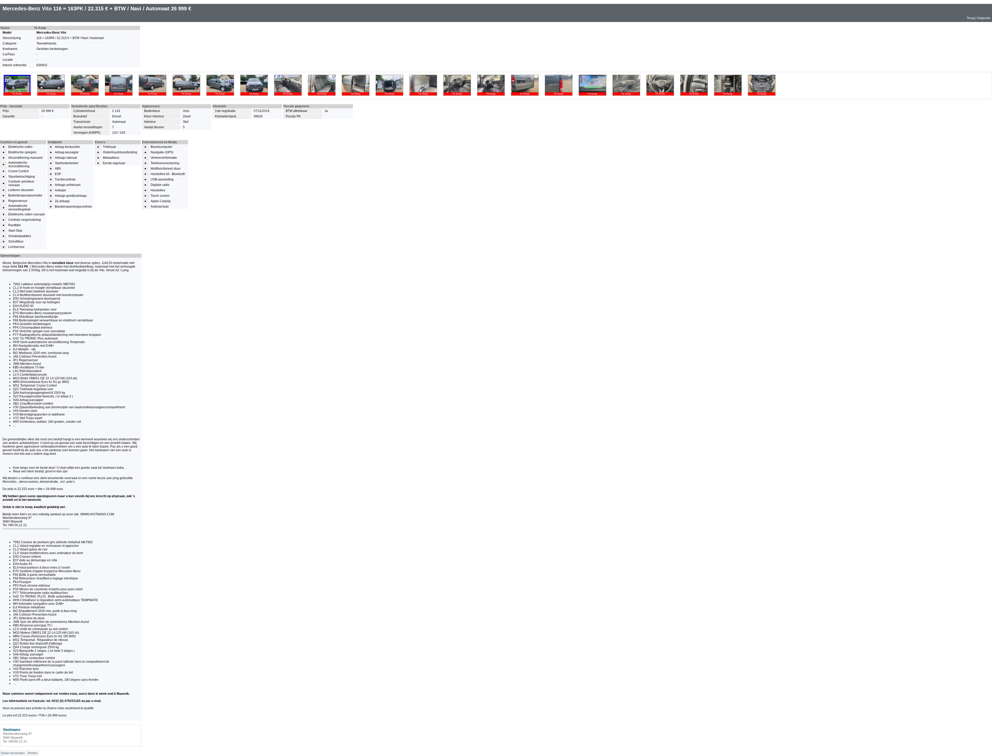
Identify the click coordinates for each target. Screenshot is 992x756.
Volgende (983, 18)
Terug (971, 18)
